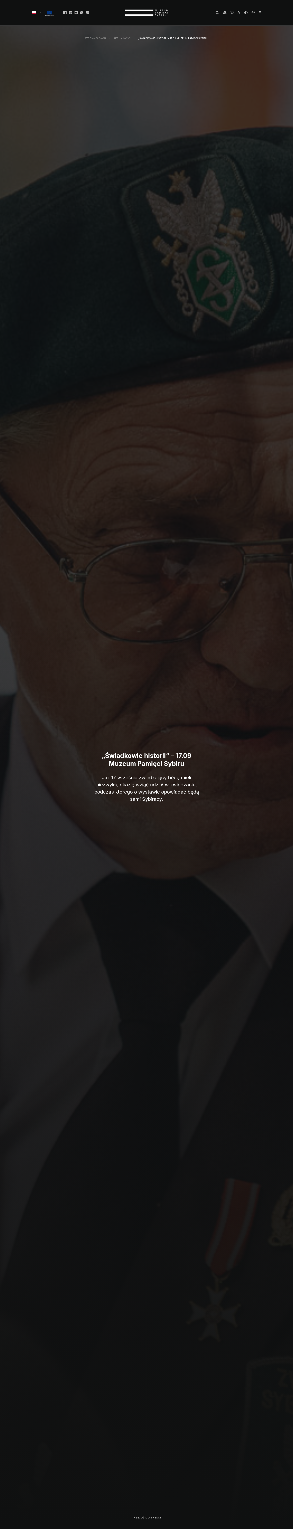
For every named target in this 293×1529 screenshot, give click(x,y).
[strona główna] (146, 13)
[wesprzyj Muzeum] (224, 12)
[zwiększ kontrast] (246, 12)
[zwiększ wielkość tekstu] (253, 12)
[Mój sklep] (232, 12)
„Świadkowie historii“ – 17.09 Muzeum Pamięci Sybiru (172, 38)
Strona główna (95, 38)
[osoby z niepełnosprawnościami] (239, 12)
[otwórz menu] (260, 12)
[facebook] (65, 12)
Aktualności (122, 38)
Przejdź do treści (146, 1517)
